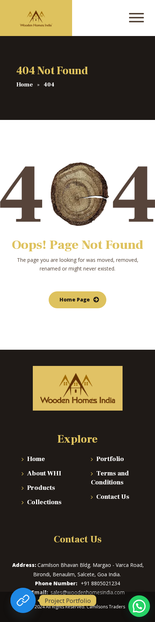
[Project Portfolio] (23, 600)
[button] (139, 606)
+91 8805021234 (100, 583)
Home (36, 459)
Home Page (74, 299)
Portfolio (110, 459)
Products (41, 488)
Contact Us (112, 497)
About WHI (44, 473)
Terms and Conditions (110, 478)
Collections (44, 502)
